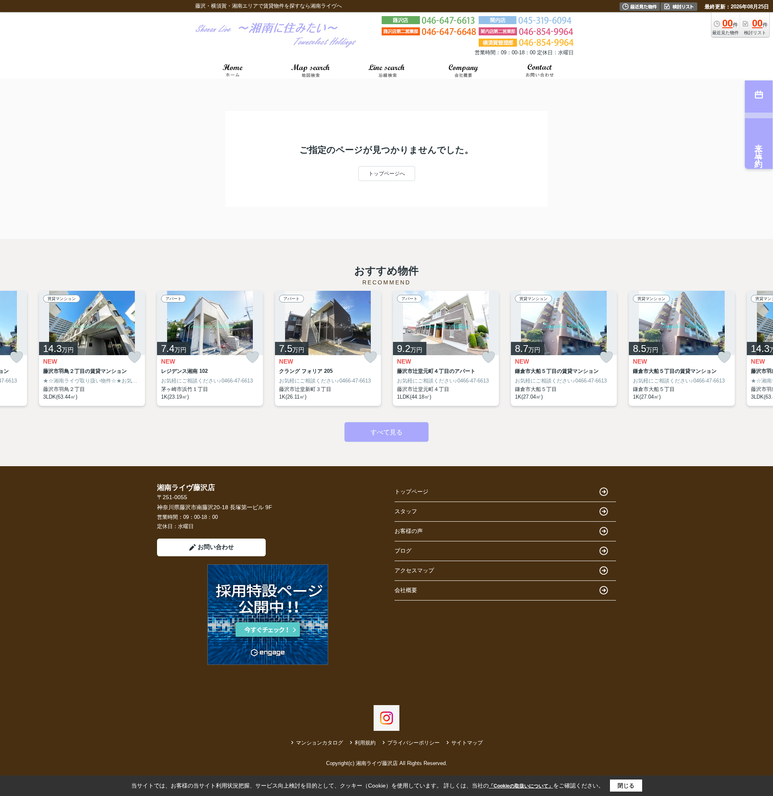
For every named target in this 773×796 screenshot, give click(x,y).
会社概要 (406, 590)
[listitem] (210, 348)
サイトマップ (467, 743)
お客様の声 (409, 531)
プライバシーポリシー (413, 743)
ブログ (403, 550)
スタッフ (406, 511)
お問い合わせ (216, 546)
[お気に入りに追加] (16, 357)
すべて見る (386, 432)
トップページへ (386, 174)
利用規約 (365, 743)
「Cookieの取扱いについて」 (521, 786)
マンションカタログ (319, 743)
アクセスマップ (414, 570)
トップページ (411, 491)
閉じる (626, 785)
